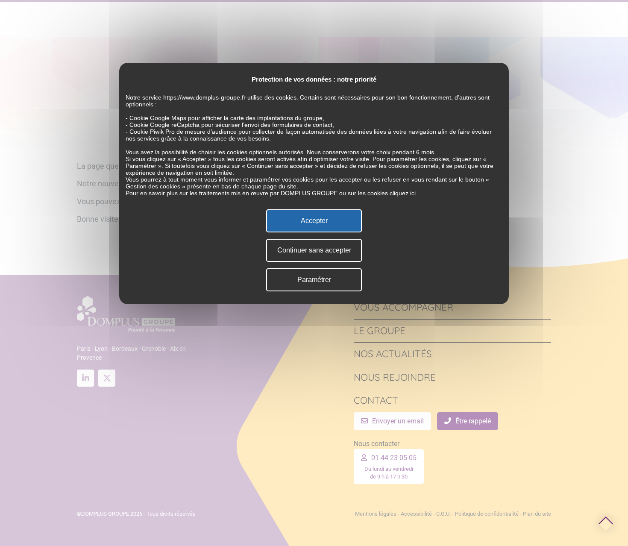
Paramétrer (314, 279)
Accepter (314, 220)
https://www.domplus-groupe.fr (204, 97)
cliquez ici (403, 193)
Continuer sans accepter (314, 250)
